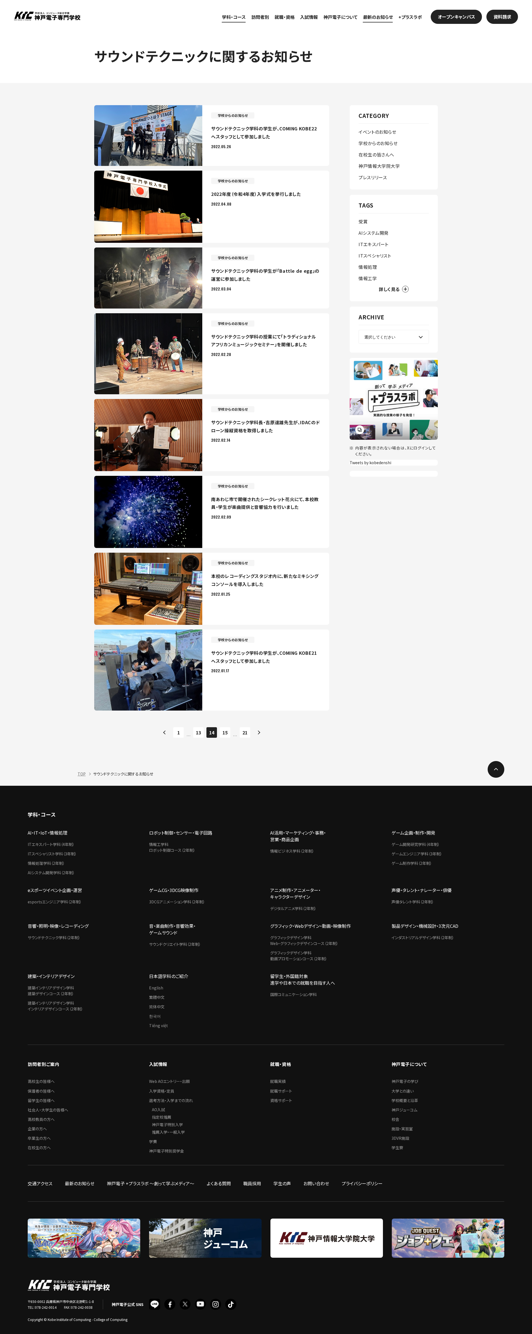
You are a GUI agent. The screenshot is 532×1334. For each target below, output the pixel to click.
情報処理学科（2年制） (46, 863)
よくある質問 (219, 1183)
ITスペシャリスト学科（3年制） (52, 854)
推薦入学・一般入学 (168, 1132)
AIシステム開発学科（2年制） (51, 872)
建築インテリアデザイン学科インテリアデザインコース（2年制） (55, 1006)
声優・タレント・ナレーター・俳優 (422, 890)
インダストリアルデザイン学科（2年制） (423, 937)
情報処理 (368, 267)
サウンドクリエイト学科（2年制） (175, 944)
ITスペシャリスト (375, 255)
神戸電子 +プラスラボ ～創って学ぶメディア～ (150, 1183)
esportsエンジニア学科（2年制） (55, 902)
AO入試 (158, 1109)
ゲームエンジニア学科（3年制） (417, 854)
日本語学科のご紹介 (168, 976)
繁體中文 (157, 997)
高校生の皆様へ (41, 1081)
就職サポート (281, 1091)
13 (198, 732)
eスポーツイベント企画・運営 (55, 890)
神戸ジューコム (404, 1110)
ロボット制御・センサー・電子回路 (180, 832)
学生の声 (282, 1183)
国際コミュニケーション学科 (293, 994)
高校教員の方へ (41, 1119)
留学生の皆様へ (41, 1100)
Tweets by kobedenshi (370, 462)
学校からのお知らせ (378, 143)
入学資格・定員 (161, 1091)
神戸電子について (340, 17)
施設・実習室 (402, 1128)
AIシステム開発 (374, 232)
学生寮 (397, 1147)
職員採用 (252, 1183)
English (156, 988)
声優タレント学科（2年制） (413, 902)
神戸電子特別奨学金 (166, 1151)
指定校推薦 (161, 1117)
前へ (165, 732)
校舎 (395, 1119)
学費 (153, 1141)
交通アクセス (40, 1183)
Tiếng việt (158, 1025)
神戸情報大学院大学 (379, 166)
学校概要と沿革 (405, 1100)
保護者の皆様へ (41, 1091)
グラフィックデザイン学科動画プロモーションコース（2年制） (298, 955)
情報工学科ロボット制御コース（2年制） (172, 847)
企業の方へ (37, 1128)
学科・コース (234, 17)
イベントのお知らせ (378, 131)
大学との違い (403, 1091)
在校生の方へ (39, 1147)
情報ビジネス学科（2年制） (292, 851)
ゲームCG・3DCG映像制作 (173, 890)
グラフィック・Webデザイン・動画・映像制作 (310, 926)
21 (244, 732)
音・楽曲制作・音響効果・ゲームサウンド (172, 929)
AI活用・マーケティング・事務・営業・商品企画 (298, 836)
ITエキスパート (373, 244)
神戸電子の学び (405, 1081)
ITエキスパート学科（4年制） (51, 844)
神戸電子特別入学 (167, 1124)
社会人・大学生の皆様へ (48, 1110)
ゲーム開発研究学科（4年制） (416, 844)
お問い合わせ (316, 1183)
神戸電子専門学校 (47, 17)
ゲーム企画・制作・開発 (413, 832)
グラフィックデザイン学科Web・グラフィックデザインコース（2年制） (304, 940)
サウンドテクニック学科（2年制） (54, 937)
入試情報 (309, 17)
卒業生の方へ (39, 1138)
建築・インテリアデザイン (51, 976)
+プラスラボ (410, 17)
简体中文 (157, 1006)
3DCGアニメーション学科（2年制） (177, 902)
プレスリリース (373, 177)
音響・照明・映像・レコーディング (58, 926)
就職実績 (278, 1081)
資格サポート (281, 1100)
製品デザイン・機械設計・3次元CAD (425, 926)
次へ (258, 732)
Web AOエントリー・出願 (169, 1081)
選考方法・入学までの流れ (171, 1100)
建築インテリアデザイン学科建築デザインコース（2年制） (51, 990)
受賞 (363, 221)
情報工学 (368, 278)
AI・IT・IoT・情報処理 (47, 832)
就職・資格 (285, 17)
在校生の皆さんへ (376, 154)
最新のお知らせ (378, 17)
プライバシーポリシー (362, 1183)
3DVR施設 (400, 1138)
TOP (82, 774)
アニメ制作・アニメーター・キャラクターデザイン (295, 893)
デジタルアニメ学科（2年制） (293, 908)
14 (211, 732)
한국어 (155, 1016)
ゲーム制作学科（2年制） (412, 863)
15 (224, 732)
